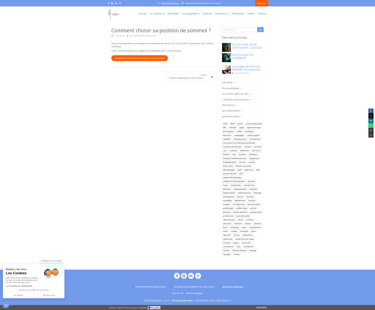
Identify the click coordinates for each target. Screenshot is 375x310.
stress (237, 235)
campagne (239, 135)
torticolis (246, 243)
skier (244, 227)
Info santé (227, 82)
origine (226, 204)
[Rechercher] (260, 29)
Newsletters (228, 105)
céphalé (227, 139)
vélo (239, 246)
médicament (229, 193)
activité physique (254, 123)
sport (253, 231)
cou (224, 150)
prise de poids (243, 216)
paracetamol (254, 204)
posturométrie (240, 212)
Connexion (261, 307)
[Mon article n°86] (226, 47)
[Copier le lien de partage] (371, 135)
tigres (236, 243)
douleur (242, 154)
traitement (228, 246)
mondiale (227, 200)
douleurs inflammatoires (234, 158)
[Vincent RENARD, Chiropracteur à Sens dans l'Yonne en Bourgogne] (113, 14)
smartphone (255, 227)
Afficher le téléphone (170, 3)
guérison (249, 170)
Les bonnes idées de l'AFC (235, 93)
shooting (234, 227)
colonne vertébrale (232, 147)
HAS (257, 170)
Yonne (237, 254)
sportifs (227, 235)
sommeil (244, 231)
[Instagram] (120, 4)
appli (241, 127)
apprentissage (254, 127)
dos (234, 154)
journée (251, 181)
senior (248, 223)
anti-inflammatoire (231, 110)
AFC (224, 127)
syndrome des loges (244, 239)
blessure (227, 135)
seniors (257, 223)
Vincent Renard (239, 250)
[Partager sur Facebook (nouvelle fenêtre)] (371, 111)
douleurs (253, 154)
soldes (234, 231)
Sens (225, 227)
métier (240, 196)
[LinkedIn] (116, 4)
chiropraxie (255, 139)
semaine (238, 223)
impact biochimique (232, 177)
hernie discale (229, 173)
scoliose (250, 220)
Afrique (232, 127)
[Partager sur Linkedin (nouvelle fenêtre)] (371, 120)
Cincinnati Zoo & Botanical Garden (239, 143)
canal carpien (253, 135)
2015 (225, 123)
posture (227, 212)
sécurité (227, 223)
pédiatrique (241, 208)
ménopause (228, 196)
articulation (228, 131)
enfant (252, 162)
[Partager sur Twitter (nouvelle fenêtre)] (371, 115)
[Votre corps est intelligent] (226, 57)
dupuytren (254, 158)
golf (240, 170)
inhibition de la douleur (234, 181)
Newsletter (240, 200)
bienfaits (249, 131)
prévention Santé (230, 116)
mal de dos (236, 185)
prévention (228, 216)
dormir (226, 154)
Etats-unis (228, 166)
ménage (257, 193)
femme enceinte (243, 166)
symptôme (248, 235)
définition (244, 150)
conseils (257, 147)
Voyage (252, 250)
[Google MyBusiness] (112, 4)
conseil (247, 147)
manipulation (240, 189)
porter (253, 208)
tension (226, 243)
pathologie (228, 208)
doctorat (256, 150)
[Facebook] (108, 4)
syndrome (227, 239)
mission (250, 196)
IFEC (241, 173)
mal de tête (249, 185)
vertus (226, 250)
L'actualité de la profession (235, 99)
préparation (256, 212)
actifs (240, 123)
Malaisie (227, 189)
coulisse (233, 150)
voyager (227, 254)
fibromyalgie (229, 170)
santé (240, 220)
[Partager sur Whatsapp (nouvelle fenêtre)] (371, 125)
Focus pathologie (230, 88)
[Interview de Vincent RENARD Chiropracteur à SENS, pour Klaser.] (226, 69)
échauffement (229, 162)
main (225, 185)
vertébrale (248, 246)
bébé (239, 131)
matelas (253, 189)
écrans (242, 162)
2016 (232, 123)
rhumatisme (229, 220)
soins (225, 231)
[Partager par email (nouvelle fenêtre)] (371, 130)
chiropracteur (240, 139)
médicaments (244, 193)
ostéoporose (239, 204)
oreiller (251, 200)
